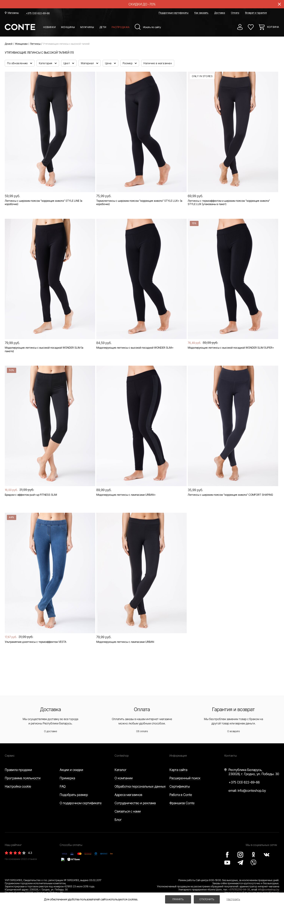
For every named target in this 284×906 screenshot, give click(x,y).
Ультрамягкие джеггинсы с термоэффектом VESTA (35, 641)
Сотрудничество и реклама (135, 803)
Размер (128, 63)
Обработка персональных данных (140, 786)
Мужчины (87, 27)
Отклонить (206, 899)
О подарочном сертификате (81, 803)
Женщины (68, 27)
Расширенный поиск (184, 778)
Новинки (49, 27)
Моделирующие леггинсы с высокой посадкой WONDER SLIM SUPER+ (231, 347)
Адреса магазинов (128, 795)
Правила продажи (18, 770)
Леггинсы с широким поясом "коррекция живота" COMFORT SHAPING (230, 494)
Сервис (10, 755)
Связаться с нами (128, 811)
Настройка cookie (18, 786)
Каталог (121, 770)
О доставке (50, 731)
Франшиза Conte (182, 803)
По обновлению (17, 63)
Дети (103, 27)
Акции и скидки (71, 770)
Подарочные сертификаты (173, 12)
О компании (124, 778)
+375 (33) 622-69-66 (38, 13)
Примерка (67, 778)
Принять (178, 899)
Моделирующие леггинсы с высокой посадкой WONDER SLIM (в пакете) (44, 349)
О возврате (233, 731)
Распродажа (121, 27)
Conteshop (122, 755)
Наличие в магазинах (157, 63)
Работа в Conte (180, 795)
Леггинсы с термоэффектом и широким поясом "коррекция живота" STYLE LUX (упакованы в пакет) (229, 202)
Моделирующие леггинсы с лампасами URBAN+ (126, 494)
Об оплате (142, 731)
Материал (88, 63)
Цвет (67, 63)
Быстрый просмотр (50, 177)
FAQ (62, 786)
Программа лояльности (23, 778)
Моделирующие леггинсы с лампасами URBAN (125, 641)
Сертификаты (179, 786)
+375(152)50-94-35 (239, 889)
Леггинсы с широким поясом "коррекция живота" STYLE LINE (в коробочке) (43, 202)
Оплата (235, 12)
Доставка (219, 12)
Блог (118, 819)
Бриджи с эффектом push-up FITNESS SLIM (31, 494)
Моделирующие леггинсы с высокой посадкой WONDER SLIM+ (135, 347)
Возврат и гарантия (256, 12)
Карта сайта (178, 770)
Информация (178, 755)
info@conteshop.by (252, 790)
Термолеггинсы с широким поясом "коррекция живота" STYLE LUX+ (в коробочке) (139, 202)
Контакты (230, 755)
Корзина (273, 26)
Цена (108, 63)
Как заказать (201, 12)
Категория (46, 63)
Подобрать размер (74, 795)
